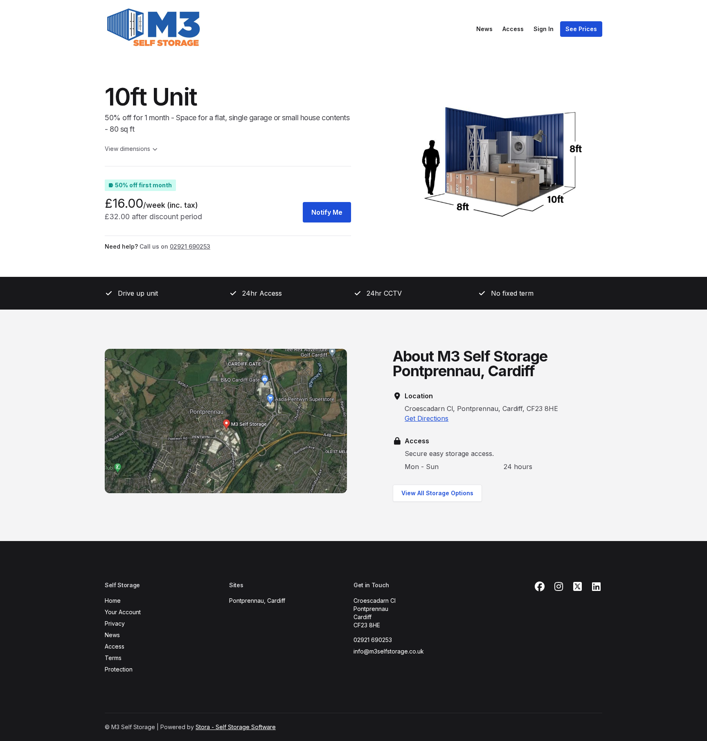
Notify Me (326, 212)
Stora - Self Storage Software (236, 726)
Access (513, 28)
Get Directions (426, 418)
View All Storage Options (437, 493)
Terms (113, 657)
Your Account (123, 612)
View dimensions (127, 148)
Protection (119, 669)
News (484, 28)
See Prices (581, 28)
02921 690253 (373, 639)
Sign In (544, 28)
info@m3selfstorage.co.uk (389, 651)
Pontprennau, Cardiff (257, 600)
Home (113, 600)
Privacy (115, 623)
